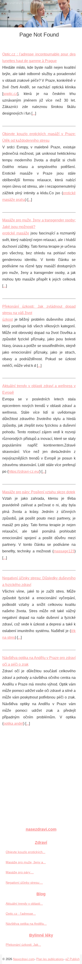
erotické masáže (15, 233)
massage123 (64, 551)
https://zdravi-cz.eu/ (23, 471)
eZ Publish (72, 959)
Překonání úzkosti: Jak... (23, 944)
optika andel (13, 723)
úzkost (7, 319)
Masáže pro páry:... (20, 872)
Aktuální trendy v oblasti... (24, 903)
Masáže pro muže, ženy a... (26, 862)
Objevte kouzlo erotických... (25, 852)
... (33, 113)
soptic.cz (10, 94)
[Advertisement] (41, 779)
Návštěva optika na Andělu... (26, 923)
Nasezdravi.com (23, 959)
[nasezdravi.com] (41, 13)
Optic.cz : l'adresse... (21, 913)
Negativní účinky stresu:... (24, 882)
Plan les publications (50, 959)
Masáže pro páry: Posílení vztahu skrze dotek (38, 492)
